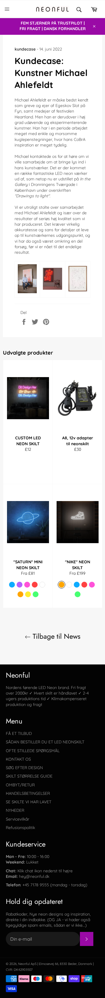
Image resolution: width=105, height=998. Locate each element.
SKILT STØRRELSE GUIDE (29, 776)
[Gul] (28, 594)
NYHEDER (15, 810)
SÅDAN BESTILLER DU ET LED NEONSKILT (45, 742)
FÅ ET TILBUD (19, 733)
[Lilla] (19, 585)
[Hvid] (42, 585)
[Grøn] (35, 594)
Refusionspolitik (20, 827)
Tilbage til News (55, 636)
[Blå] (12, 585)
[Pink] (27, 585)
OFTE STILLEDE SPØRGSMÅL (33, 750)
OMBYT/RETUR (20, 785)
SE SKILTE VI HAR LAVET (28, 801)
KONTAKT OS (18, 759)
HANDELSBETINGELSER (28, 793)
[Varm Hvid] (20, 594)
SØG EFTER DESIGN (24, 767)
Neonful (24, 964)
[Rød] (35, 585)
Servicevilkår (17, 819)
